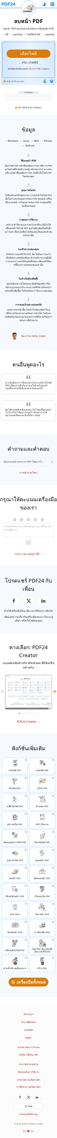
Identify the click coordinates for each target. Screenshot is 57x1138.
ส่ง (28, 542)
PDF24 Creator (27, 722)
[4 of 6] (30, 713)
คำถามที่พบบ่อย (28, 1022)
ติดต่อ (28, 1037)
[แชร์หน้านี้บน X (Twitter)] (28, 601)
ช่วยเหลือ (28, 1030)
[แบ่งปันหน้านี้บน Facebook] (14, 601)
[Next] (54, 691)
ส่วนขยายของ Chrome (28, 1047)
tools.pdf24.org (28, 1114)
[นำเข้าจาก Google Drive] (45, 81)
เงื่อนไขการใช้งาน (36, 69)
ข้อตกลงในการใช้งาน (28, 1072)
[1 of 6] (19, 713)
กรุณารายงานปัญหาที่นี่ (27, 554)
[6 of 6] (37, 713)
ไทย (30, 1106)
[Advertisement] (28, 97)
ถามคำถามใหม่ (28, 472)
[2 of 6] (23, 713)
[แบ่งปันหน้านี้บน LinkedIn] (43, 601)
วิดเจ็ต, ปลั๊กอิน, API (28, 1054)
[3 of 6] (26, 713)
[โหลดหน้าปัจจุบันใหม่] (28, 7)
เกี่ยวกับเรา (28, 1014)
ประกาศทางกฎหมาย (28, 1064)
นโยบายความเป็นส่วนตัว (28, 1079)
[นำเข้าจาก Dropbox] (52, 81)
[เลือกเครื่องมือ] (52, 4)
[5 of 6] (34, 713)
